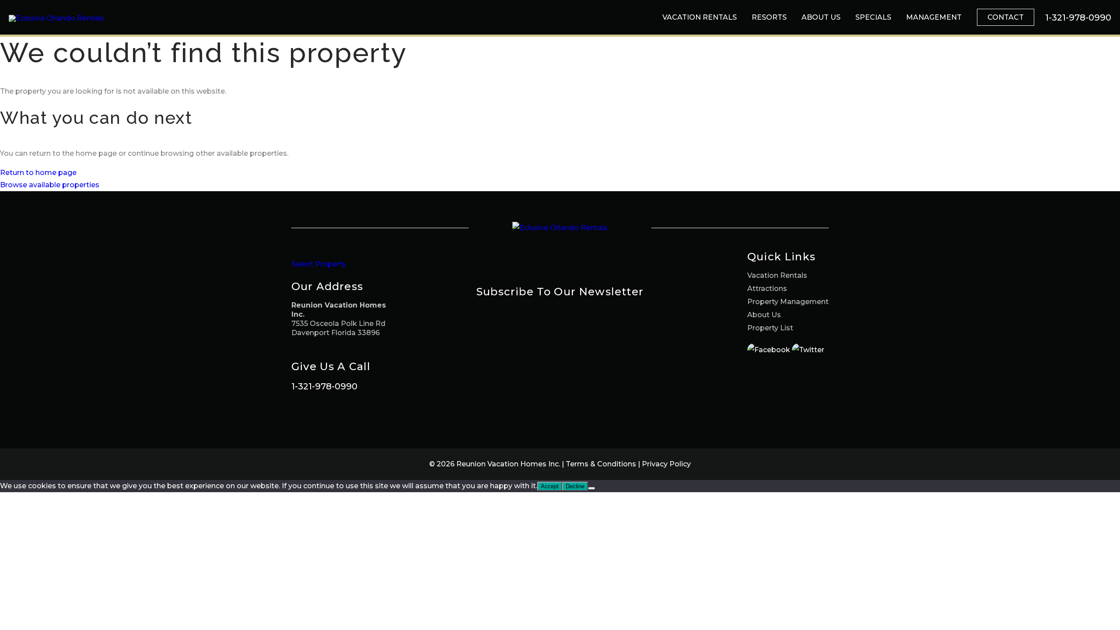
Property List (770, 328)
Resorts (769, 17)
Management (934, 17)
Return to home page (38, 172)
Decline (575, 486)
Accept (550, 486)
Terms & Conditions (601, 464)
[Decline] (591, 488)
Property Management (788, 302)
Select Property (318, 264)
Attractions (767, 288)
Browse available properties (49, 185)
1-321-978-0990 (324, 386)
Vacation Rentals (699, 17)
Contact (1005, 17)
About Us (821, 17)
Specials (873, 17)
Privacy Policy (666, 464)
